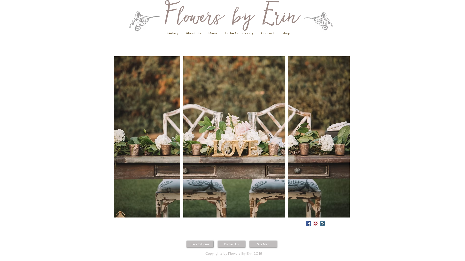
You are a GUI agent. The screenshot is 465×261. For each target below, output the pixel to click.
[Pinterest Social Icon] (315, 223)
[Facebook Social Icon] (308, 223)
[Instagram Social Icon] (322, 223)
